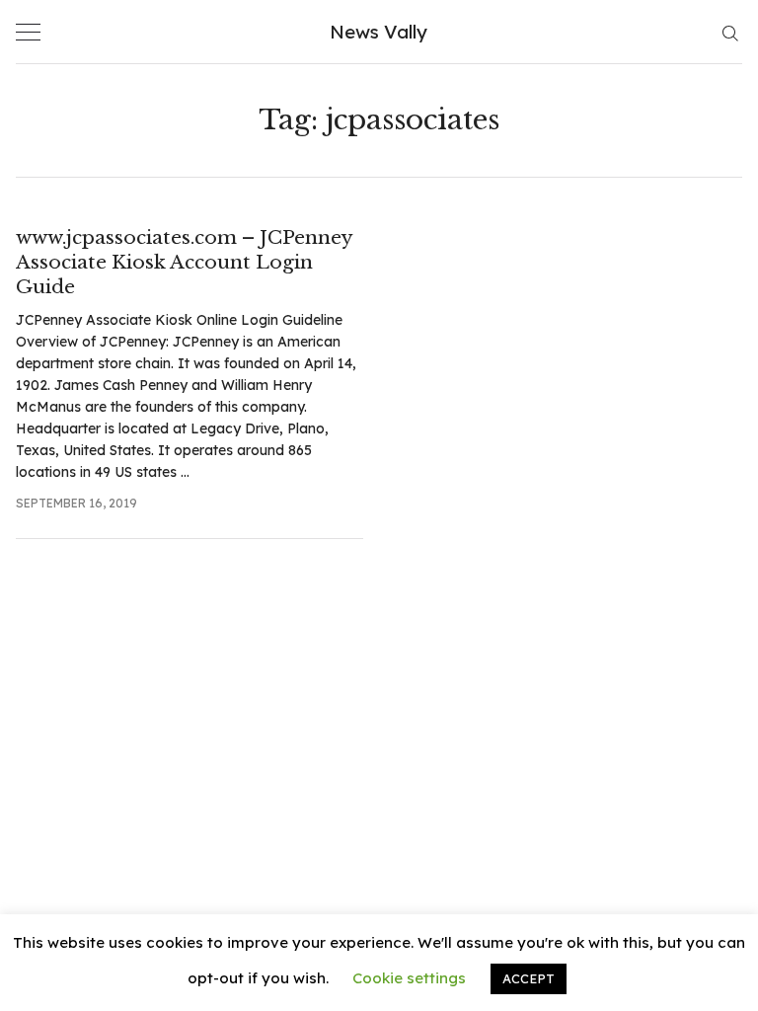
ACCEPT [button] (528, 978)
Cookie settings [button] (409, 978)
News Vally (378, 31)
